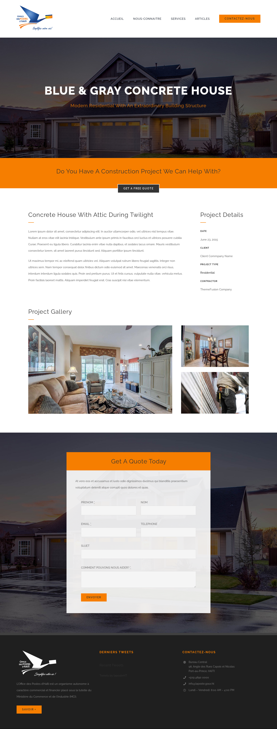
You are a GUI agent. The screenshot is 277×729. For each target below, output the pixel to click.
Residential (207, 272)
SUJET (85, 546)
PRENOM (88, 502)
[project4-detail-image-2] (215, 326)
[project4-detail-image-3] (215, 373)
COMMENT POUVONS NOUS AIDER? (106, 567)
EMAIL (86, 524)
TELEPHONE (149, 524)
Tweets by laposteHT (113, 675)
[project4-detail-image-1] (100, 326)
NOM (144, 502)
